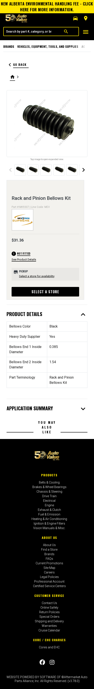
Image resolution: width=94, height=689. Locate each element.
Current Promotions (49, 563)
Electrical (49, 500)
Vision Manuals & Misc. (49, 528)
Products (49, 475)
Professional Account (49, 581)
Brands (8, 46)
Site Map (49, 568)
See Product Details (24, 259)
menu (85, 31)
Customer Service (49, 595)
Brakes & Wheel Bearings (49, 487)
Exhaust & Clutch (49, 510)
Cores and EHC (49, 647)
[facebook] (42, 662)
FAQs (49, 558)
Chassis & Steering (49, 491)
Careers (49, 572)
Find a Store (49, 549)
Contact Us (49, 603)
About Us (49, 537)
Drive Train (49, 496)
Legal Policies (49, 577)
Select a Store (45, 291)
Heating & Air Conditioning (49, 519)
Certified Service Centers (49, 586)
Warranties (49, 626)
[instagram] (52, 662)
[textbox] (29, 31)
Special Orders (49, 616)
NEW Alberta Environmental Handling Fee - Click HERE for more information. (47, 6)
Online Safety (49, 607)
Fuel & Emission (49, 514)
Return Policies (49, 612)
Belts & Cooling (49, 482)
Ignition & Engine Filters (49, 523)
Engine (49, 505)
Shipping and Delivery (49, 621)
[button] (75, 18)
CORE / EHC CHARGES (49, 640)
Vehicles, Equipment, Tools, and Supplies (47, 46)
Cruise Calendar (49, 630)
